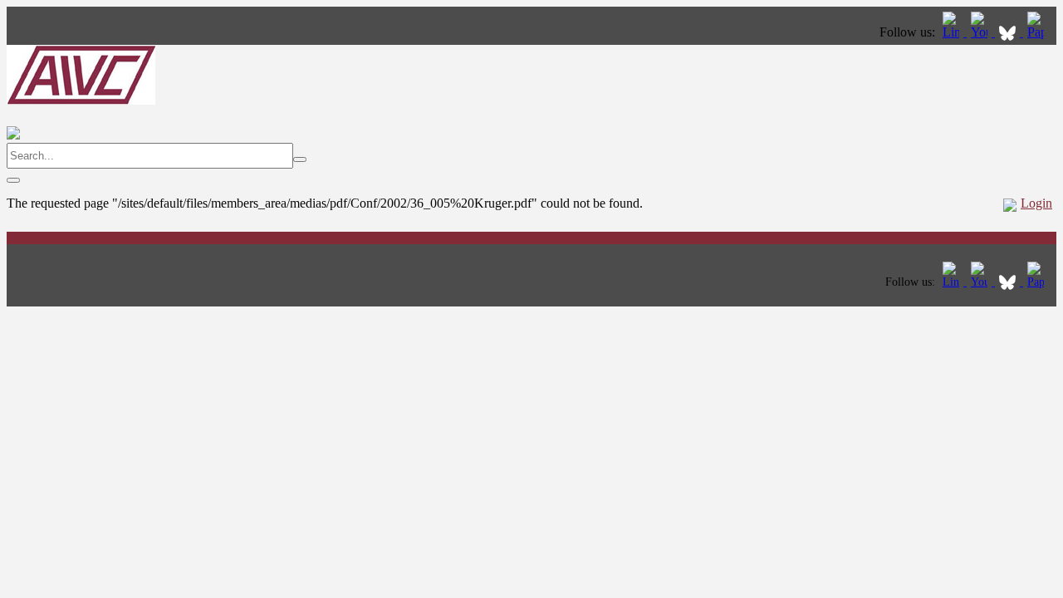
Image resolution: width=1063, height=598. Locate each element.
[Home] (81, 100)
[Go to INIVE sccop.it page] (1039, 32)
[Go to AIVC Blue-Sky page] (1009, 32)
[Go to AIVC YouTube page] (981, 32)
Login (1036, 203)
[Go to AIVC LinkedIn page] (952, 32)
